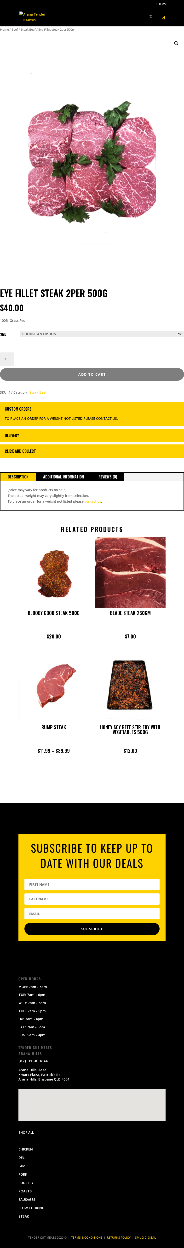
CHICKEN (25, 1149)
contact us (93, 501)
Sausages (26, 1199)
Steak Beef (28, 29)
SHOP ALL (26, 1132)
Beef (15, 29)
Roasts (25, 1191)
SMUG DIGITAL (145, 1238)
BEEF (22, 1141)
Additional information (63, 477)
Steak (23, 1216)
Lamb (23, 1166)
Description (18, 477)
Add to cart (92, 374)
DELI (21, 1157)
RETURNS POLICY (119, 1238)
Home (4, 29)
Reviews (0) (107, 477)
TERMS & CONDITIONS (86, 1238)
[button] (176, 43)
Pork (22, 1174)
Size (3, 334)
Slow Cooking (31, 1208)
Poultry (26, 1182)
